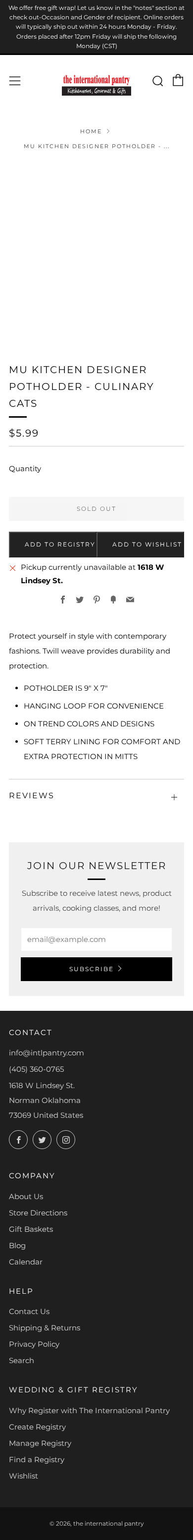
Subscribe (91, 969)
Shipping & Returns (44, 1327)
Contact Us (29, 1311)
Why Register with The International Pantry (89, 1410)
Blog (17, 1245)
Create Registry (37, 1426)
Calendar (26, 1261)
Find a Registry (36, 1459)
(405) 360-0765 (36, 1069)
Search (21, 1360)
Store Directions (38, 1212)
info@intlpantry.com (46, 1052)
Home (91, 131)
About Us (26, 1196)
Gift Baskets (31, 1229)
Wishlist (23, 1476)
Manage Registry (40, 1443)
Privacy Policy (34, 1344)
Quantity (25, 468)
